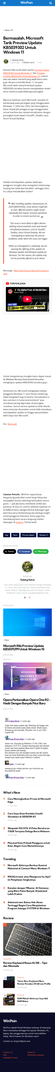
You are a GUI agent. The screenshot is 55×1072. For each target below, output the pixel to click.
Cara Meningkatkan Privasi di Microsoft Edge (29, 800)
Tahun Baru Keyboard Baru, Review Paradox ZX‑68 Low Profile (34, 982)
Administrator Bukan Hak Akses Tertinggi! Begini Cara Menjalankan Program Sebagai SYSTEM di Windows (29, 905)
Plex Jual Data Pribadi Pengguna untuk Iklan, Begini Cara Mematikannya (29, 844)
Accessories (7, 959)
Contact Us (7, 1052)
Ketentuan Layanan (36, 1055)
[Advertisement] (27, 15)
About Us (31, 1052)
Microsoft (12, 424)
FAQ (5, 1055)
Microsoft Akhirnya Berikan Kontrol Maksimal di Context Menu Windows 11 (29, 867)
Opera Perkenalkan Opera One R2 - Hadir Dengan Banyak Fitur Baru (26, 701)
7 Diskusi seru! (28, 62)
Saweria (19, 522)
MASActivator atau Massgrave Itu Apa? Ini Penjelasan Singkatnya (29, 878)
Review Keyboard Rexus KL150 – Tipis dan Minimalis (25, 964)
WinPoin (26, 2)
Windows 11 (44, 535)
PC (12, 30)
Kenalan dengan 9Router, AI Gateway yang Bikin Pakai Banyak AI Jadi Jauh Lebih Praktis (28, 891)
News (7, 30)
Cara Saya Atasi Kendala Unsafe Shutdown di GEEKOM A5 (25, 815)
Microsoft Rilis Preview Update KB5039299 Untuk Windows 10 (23, 647)
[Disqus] (27, 749)
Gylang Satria (18, 60)
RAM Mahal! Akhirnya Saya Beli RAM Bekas (32, 999)
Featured (20, 977)
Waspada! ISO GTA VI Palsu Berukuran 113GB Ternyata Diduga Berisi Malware (29, 830)
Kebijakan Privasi (10, 1057)
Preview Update (28, 535)
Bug (6, 535)
